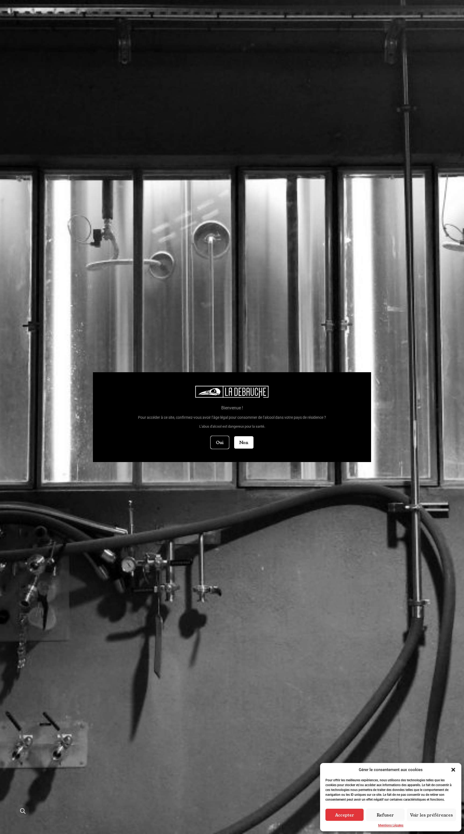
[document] (232, 417)
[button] (453, 769)
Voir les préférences (431, 814)
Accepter (344, 814)
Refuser (385, 814)
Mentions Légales (390, 825)
